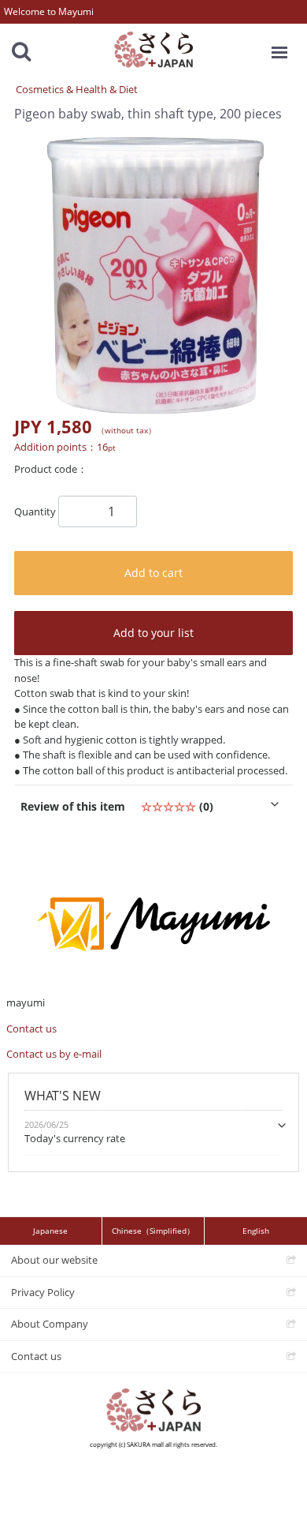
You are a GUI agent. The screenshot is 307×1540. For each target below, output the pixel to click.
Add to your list (153, 632)
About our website (54, 1260)
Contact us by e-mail (54, 1054)
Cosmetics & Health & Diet (77, 89)
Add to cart (153, 572)
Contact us (31, 1028)
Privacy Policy (43, 1291)
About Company (49, 1324)
